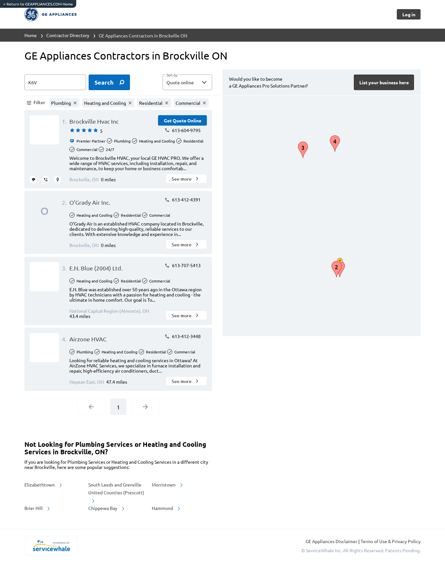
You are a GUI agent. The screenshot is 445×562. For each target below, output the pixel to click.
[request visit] (57, 179)
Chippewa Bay (103, 508)
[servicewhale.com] (51, 545)
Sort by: (172, 75)
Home (30, 35)
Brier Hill (34, 508)
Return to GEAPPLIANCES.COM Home (38, 4)
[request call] (45, 179)
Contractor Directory (67, 35)
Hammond (163, 508)
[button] (187, 82)
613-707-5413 (186, 265)
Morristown (164, 484)
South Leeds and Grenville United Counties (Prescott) (116, 488)
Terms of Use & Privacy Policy (391, 541)
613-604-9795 (186, 130)
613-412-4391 (186, 199)
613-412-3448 (186, 336)
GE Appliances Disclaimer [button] (332, 541)
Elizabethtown (40, 484)
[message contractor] (33, 179)
